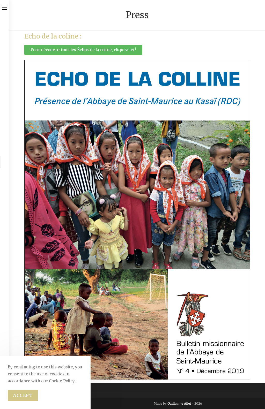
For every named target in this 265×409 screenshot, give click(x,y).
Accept (23, 395)
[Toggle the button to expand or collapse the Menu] (4, 7)
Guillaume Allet (179, 403)
